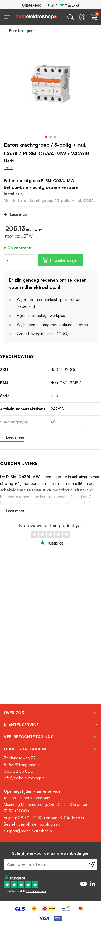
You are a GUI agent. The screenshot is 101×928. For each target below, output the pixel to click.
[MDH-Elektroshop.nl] (36, 17)
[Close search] (70, 17)
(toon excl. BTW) (19, 236)
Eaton (8, 167)
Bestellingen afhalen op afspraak (32, 824)
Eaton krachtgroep (22, 31)
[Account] (82, 17)
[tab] (50, 712)
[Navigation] (7, 17)
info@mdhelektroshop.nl (24, 778)
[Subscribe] (92, 864)
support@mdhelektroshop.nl (28, 830)
